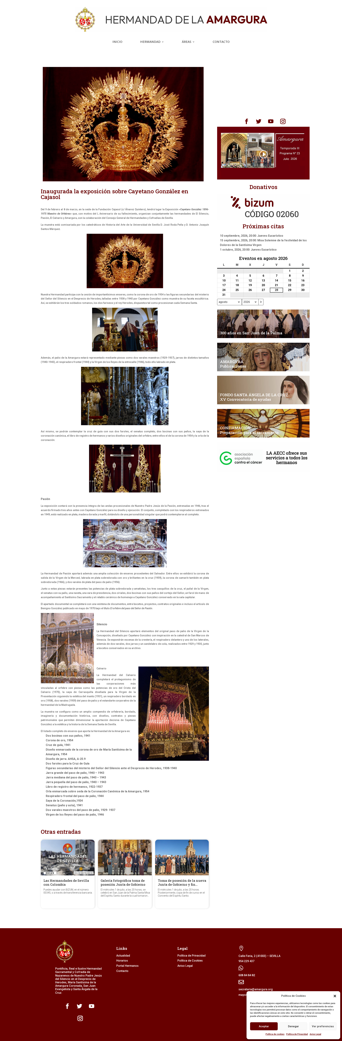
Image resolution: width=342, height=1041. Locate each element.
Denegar (293, 1026)
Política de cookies (275, 1034)
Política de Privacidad (297, 1034)
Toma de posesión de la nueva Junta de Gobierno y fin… (182, 882)
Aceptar (264, 1026)
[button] (335, 996)
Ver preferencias (323, 1026)
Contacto (221, 42)
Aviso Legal (315, 1034)
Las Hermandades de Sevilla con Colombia (66, 882)
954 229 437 (246, 961)
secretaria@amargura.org (256, 989)
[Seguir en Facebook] (246, 121)
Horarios (122, 960)
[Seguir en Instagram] (283, 121)
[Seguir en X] (258, 121)
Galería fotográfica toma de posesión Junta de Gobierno (123, 882)
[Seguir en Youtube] (270, 121)
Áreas (186, 42)
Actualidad (123, 955)
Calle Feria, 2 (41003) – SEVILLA (259, 956)
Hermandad (150, 42)
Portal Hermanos (127, 965)
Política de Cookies (190, 960)
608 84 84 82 (247, 975)
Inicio (117, 42)
